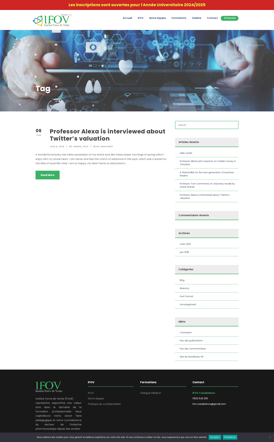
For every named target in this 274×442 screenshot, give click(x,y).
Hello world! (186, 153)
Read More (47, 175)
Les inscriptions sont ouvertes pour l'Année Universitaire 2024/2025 (137, 5)
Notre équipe (157, 18)
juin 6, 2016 (57, 146)
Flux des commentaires (193, 348)
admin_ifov (80, 146)
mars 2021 (185, 244)
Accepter (215, 437)
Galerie (196, 18)
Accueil (127, 18)
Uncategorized (188, 304)
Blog (96, 146)
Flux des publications (191, 340)
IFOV (141, 18)
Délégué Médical (150, 393)
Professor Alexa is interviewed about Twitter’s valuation (107, 134)
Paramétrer (230, 437)
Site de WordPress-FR (191, 356)
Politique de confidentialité (104, 404)
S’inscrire (229, 18)
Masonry (107, 146)
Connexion (186, 332)
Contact (212, 18)
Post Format (186, 296)
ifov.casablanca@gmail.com (209, 404)
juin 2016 (184, 252)
